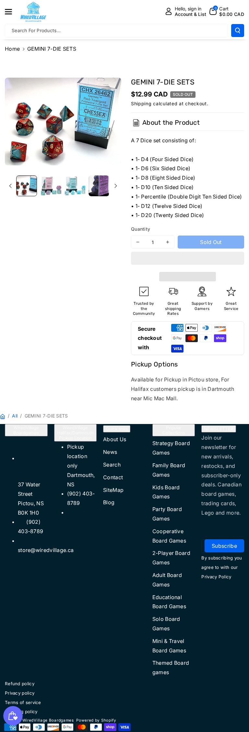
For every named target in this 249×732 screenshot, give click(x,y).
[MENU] (12, 11)
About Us (114, 439)
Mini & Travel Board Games (169, 646)
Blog (108, 502)
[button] (187, 259)
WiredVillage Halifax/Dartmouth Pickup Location (75, 433)
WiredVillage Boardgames (26, 430)
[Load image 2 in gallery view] (50, 185)
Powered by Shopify (96, 720)
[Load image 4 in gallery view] (99, 185)
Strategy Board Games (171, 448)
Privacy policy (19, 693)
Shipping (141, 103)
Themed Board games (170, 667)
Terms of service (23, 702)
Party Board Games (167, 514)
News (110, 452)
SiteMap (113, 490)
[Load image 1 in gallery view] (26, 185)
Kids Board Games (166, 492)
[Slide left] (10, 185)
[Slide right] (115, 185)
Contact (113, 477)
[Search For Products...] (237, 30)
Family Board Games (168, 470)
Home (12, 48)
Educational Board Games (169, 602)
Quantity (140, 229)
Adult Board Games (167, 580)
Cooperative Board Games (169, 536)
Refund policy (19, 683)
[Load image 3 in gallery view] (75, 185)
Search (112, 464)
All (15, 415)
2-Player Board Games (171, 558)
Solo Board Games (166, 624)
